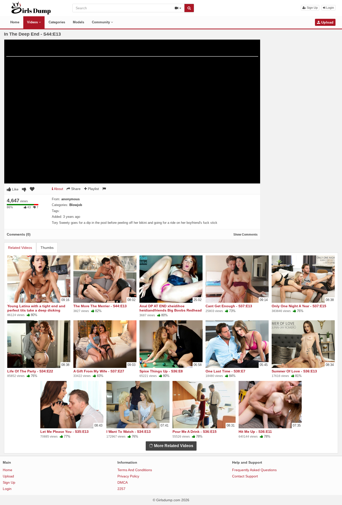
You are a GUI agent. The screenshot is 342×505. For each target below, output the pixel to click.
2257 (121, 489)
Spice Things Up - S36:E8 (161, 371)
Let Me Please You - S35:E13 (64, 432)
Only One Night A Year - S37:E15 (299, 306)
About (58, 189)
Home (14, 22)
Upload (326, 22)
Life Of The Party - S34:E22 (30, 371)
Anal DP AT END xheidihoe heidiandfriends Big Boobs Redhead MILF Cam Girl (170, 310)
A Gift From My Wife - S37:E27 (98, 371)
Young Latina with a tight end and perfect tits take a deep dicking (36, 308)
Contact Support (245, 476)
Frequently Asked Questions (254, 470)
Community (101, 22)
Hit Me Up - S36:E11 (255, 432)
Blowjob (75, 205)
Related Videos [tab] (20, 248)
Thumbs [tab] (47, 248)
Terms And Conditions (134, 470)
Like (15, 189)
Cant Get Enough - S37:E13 (229, 306)
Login (329, 8)
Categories (57, 22)
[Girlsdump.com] (31, 8)
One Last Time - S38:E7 (225, 371)
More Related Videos (173, 446)
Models (78, 22)
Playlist (93, 189)
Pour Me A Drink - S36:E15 (195, 432)
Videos (33, 22)
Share (75, 189)
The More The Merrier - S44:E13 (100, 306)
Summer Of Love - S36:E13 (294, 371)
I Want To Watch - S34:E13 (128, 432)
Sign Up (312, 8)
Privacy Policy (128, 476)
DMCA (122, 482)
